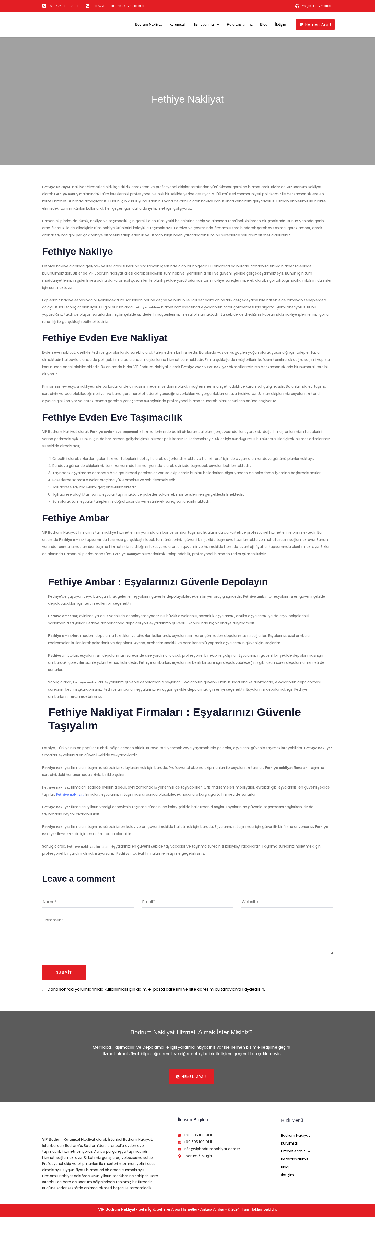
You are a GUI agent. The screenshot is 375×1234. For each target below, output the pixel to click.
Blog (263, 24)
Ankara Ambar (212, 1209)
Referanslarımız (240, 24)
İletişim (280, 24)
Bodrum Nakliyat (148, 24)
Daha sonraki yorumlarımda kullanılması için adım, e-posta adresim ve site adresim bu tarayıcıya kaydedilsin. (156, 989)
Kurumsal (177, 24)
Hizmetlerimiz (203, 24)
